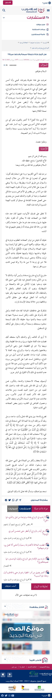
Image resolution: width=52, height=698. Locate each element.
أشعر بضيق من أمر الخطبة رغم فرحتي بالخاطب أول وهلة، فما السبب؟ (26, 574)
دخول (7, 2)
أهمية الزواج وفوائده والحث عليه (17, 538)
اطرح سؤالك (40, 24)
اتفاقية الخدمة (32, 667)
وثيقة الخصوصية (44, 667)
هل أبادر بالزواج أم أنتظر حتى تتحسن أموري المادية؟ (28, 533)
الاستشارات (36, 18)
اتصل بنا (22, 667)
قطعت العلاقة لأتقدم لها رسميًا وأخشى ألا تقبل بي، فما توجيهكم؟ (26, 547)
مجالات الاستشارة (38, 29)
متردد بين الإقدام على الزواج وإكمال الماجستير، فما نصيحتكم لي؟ (27, 561)
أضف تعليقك (10, 586)
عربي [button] (45, 3)
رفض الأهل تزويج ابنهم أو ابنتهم (17, 524)
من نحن (14, 667)
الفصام (7, 566)
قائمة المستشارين (38, 34)
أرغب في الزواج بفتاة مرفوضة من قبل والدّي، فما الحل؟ (27, 519)
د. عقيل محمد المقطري (41, 60)
